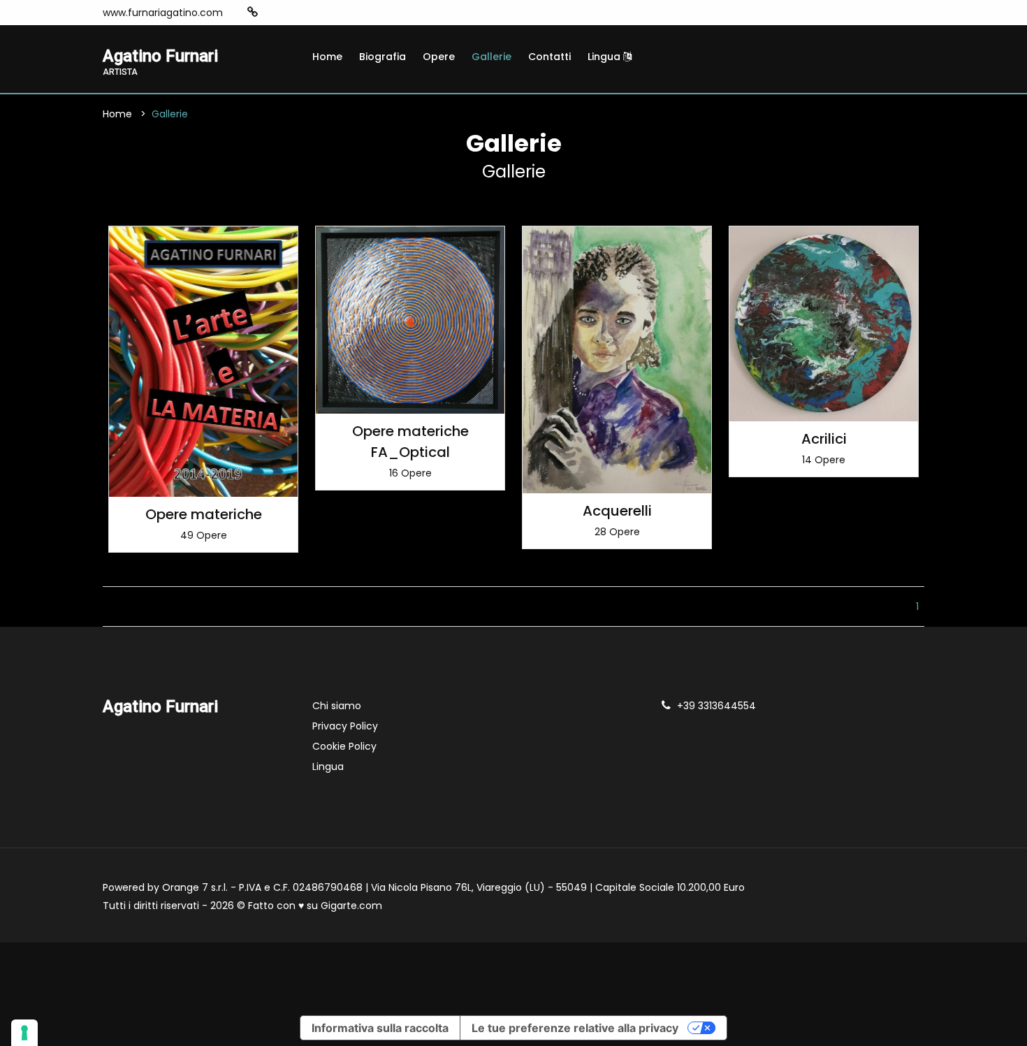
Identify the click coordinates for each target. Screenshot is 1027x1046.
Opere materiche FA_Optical (410, 441)
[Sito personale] (252, 12)
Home (327, 57)
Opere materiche (203, 514)
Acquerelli (617, 511)
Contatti (549, 57)
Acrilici (824, 439)
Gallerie (491, 57)
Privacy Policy (345, 726)
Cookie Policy (344, 746)
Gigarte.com (351, 906)
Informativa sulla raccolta (380, 1028)
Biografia (382, 57)
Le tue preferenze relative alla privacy (575, 1028)
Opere (439, 57)
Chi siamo (336, 706)
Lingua (605, 57)
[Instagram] (274, 12)
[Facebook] (295, 12)
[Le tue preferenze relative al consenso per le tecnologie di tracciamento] (24, 1032)
